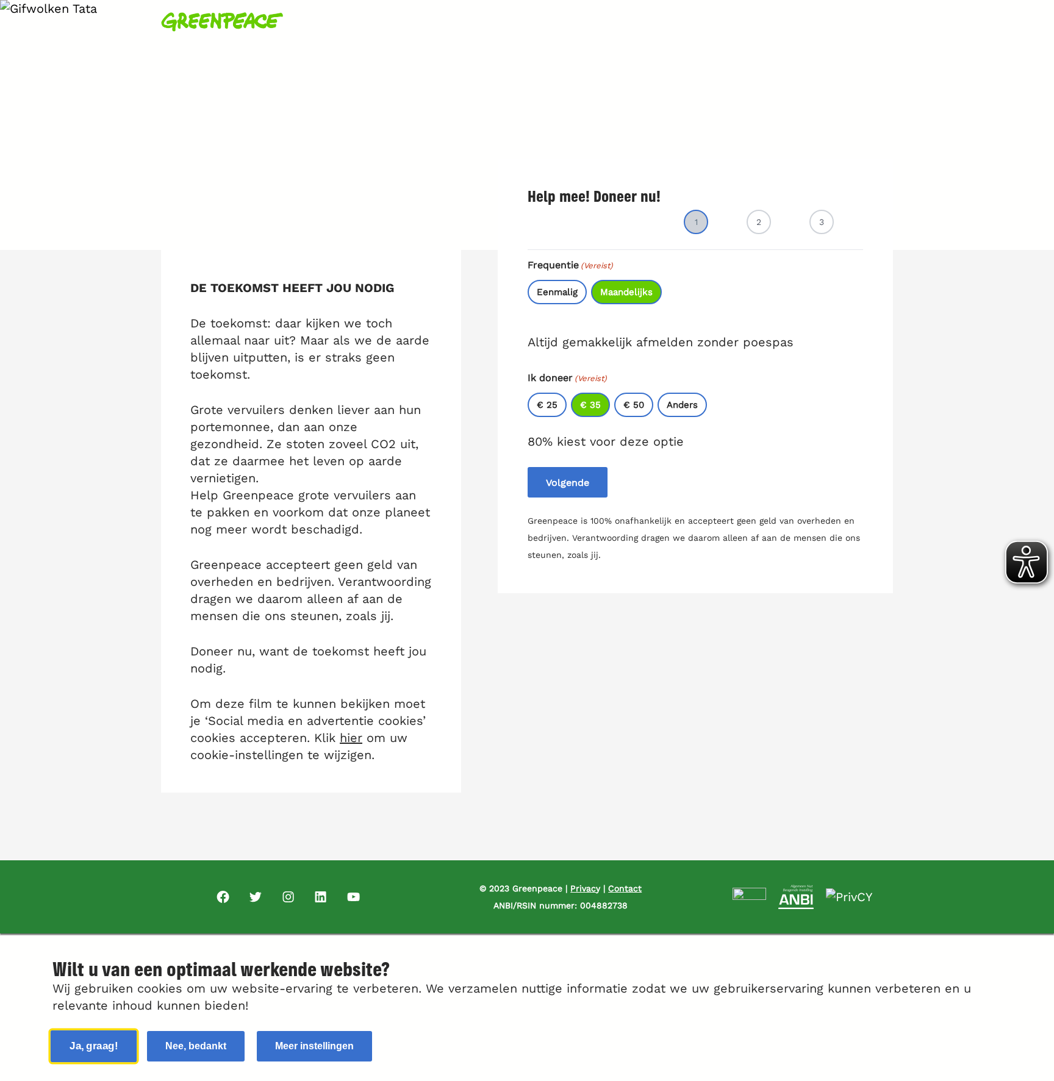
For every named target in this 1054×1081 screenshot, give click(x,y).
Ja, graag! (94, 1046)
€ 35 (590, 404)
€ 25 (547, 404)
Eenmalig (557, 292)
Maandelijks (626, 292)
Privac (583, 888)
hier (351, 737)
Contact (625, 888)
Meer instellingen (314, 1046)
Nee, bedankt (195, 1046)
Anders (682, 404)
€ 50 (633, 404)
